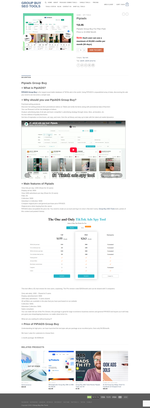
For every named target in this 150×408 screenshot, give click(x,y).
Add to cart (96, 50)
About (55, 2)
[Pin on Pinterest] (89, 65)
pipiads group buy (90, 60)
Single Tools (85, 2)
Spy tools (87, 15)
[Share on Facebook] (78, 65)
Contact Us (67, 6)
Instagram (34, 402)
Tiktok (83, 402)
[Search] (45, 2)
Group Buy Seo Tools (31, 4)
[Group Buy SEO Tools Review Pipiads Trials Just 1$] (88, 366)
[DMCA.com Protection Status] (93, 397)
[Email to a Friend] (85, 65)
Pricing (96, 2)
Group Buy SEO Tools (107, 209)
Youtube (66, 402)
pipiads (82, 60)
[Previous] (21, 372)
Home (50, 2)
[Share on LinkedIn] (93, 65)
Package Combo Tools (68, 2)
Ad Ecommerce (26, 385)
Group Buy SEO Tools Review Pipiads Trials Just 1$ (88, 385)
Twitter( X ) (75, 402)
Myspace (50, 402)
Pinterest (58, 402)
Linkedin (42, 402)
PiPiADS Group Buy (29, 92)
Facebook (25, 402)
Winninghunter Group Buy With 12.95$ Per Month (61, 385)
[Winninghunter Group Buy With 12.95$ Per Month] (61, 366)
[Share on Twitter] (82, 65)
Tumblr (89, 402)
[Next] (127, 372)
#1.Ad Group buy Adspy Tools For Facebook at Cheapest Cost (114, 385)
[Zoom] (24, 48)
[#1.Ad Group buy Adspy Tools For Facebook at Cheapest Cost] (115, 366)
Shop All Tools (79, 6)
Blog (59, 6)
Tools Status (51, 6)
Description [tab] (26, 77)
